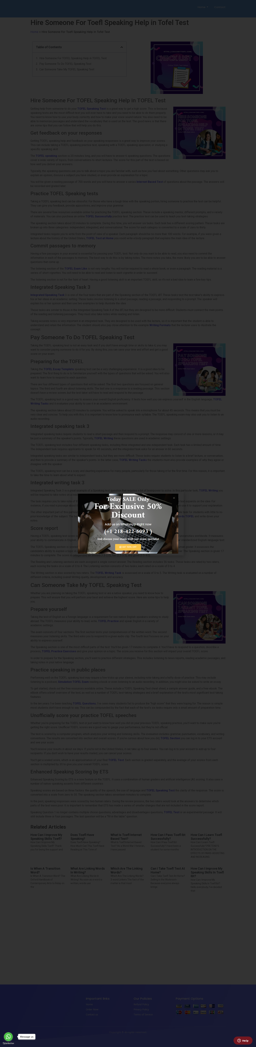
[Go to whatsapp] (8, 1036)
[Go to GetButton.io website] (8, 1043)
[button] (179, 496)
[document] (128, 523)
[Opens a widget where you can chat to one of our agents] (243, 1041)
